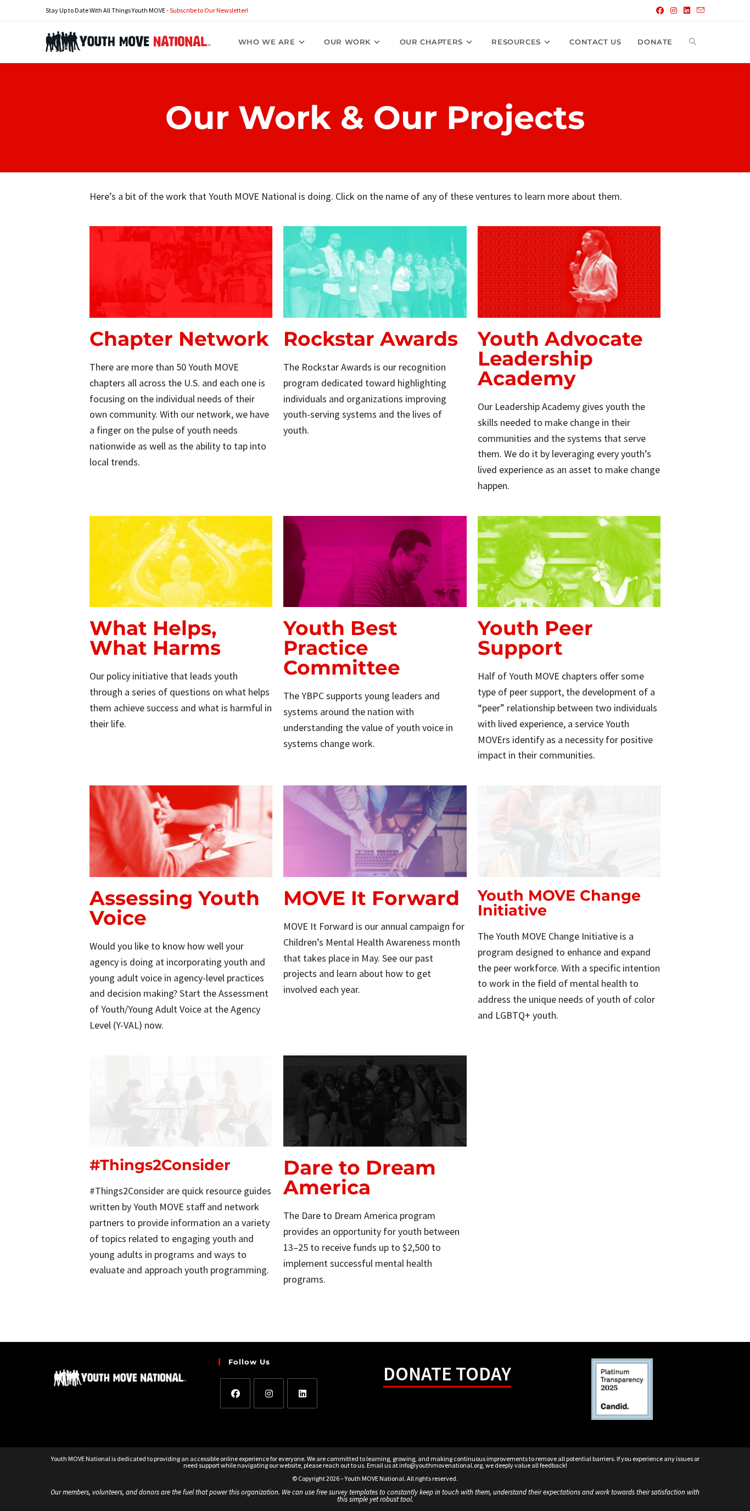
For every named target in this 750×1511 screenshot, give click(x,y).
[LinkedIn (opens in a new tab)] (686, 10)
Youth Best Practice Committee (341, 647)
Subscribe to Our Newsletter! (209, 10)
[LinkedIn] (302, 1393)
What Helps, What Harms (155, 638)
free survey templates (347, 1492)
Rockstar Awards (370, 339)
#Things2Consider (160, 1165)
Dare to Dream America (359, 1177)
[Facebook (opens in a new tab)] (660, 10)
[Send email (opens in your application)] (698, 10)
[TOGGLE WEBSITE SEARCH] (692, 42)
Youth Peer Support (535, 638)
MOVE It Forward (371, 898)
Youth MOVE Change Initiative (559, 902)
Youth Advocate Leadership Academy (560, 358)
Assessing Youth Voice (174, 908)
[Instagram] (269, 1393)
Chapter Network (179, 339)
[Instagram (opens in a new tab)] (673, 10)
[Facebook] (235, 1393)
